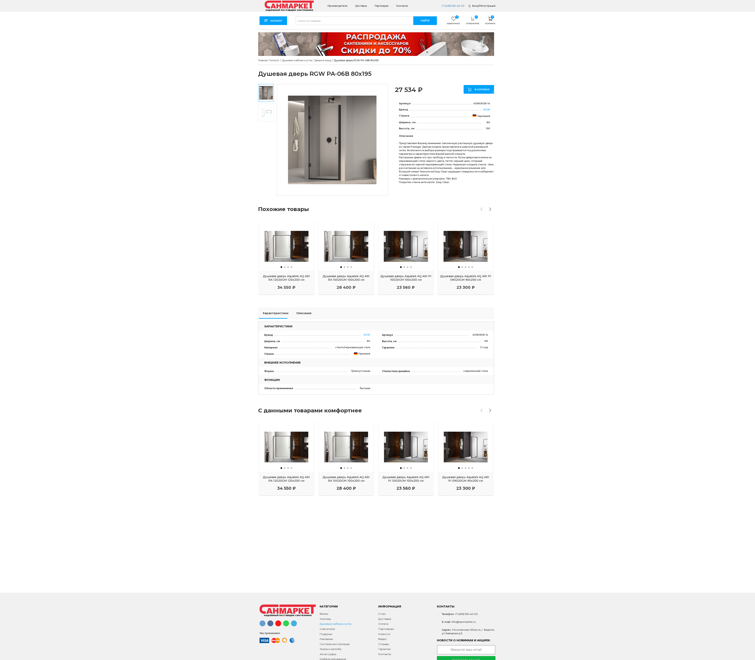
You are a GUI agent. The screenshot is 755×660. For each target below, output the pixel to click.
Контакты (402, 5)
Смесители (327, 628)
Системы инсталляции (335, 644)
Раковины (326, 639)
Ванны (324, 613)
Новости (384, 634)
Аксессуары (328, 654)
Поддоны (326, 634)
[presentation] (481, 209)
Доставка (361, 5)
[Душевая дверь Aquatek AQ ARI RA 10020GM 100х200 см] (346, 246)
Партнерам (382, 5)
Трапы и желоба (330, 649)
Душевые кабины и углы (336, 623)
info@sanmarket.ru (463, 621)
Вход (475, 5)
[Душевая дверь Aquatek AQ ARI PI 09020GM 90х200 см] (465, 246)
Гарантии (384, 649)
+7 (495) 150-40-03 (452, 5)
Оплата (383, 623)
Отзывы (383, 644)
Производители (337, 5)
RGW (486, 109)
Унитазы (325, 618)
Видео (382, 639)
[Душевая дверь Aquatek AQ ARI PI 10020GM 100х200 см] (406, 246)
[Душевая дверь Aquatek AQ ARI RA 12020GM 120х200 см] (286, 246)
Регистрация (487, 5)
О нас (382, 613)
